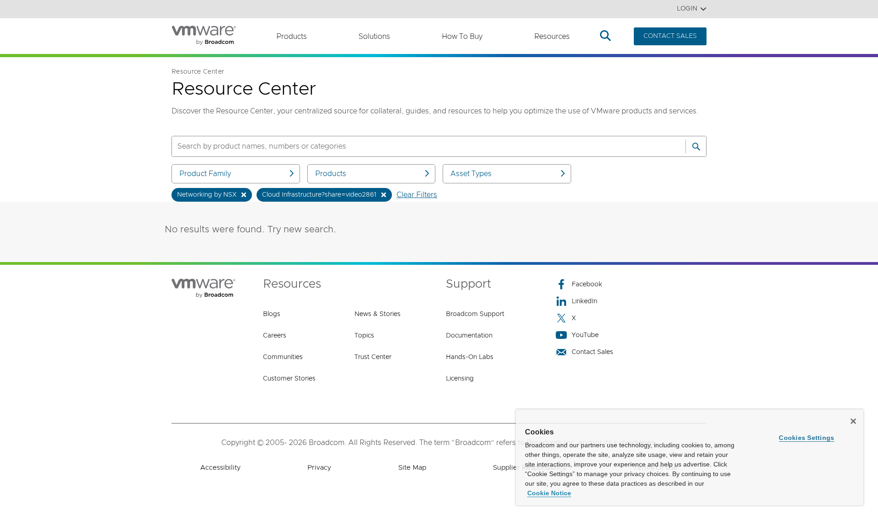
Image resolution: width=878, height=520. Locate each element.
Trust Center (372, 357)
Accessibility (220, 467)
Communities (283, 357)
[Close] (853, 421)
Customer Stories (289, 378)
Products (291, 36)
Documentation (469, 335)
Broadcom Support (475, 314)
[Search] (696, 146)
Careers (274, 335)
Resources (552, 36)
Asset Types (471, 173)
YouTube (585, 335)
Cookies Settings (806, 437)
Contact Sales (592, 352)
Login (687, 8)
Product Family (205, 173)
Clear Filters (416, 194)
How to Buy (462, 36)
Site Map (412, 467)
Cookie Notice (549, 493)
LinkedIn (584, 301)
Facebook (587, 284)
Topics (364, 335)
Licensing (460, 378)
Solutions (374, 36)
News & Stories (377, 314)
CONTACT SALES (670, 36)
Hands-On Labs (469, 357)
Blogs (271, 314)
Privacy (319, 467)
